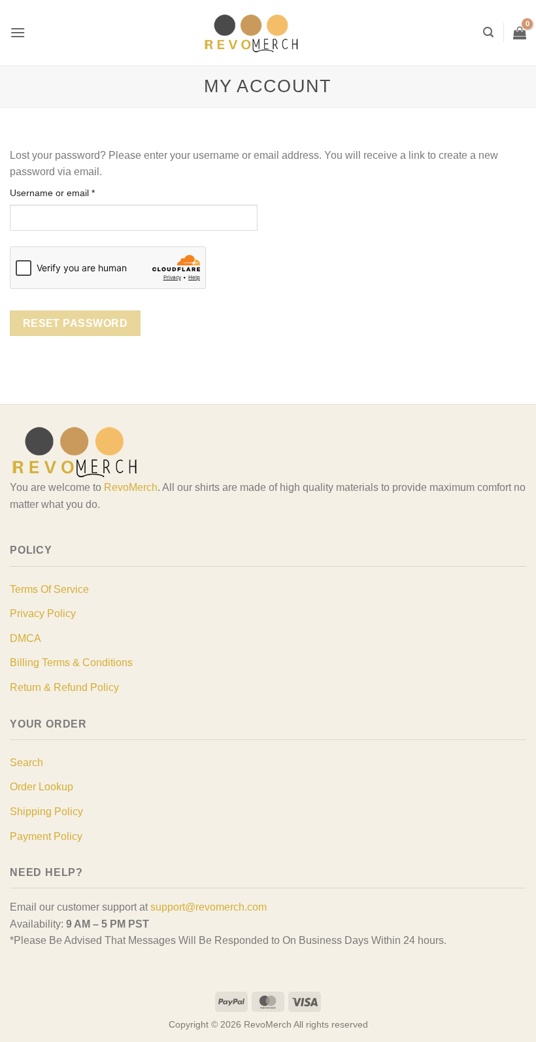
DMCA (25, 638)
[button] (17, 32)
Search (26, 762)
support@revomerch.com (208, 907)
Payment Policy (46, 836)
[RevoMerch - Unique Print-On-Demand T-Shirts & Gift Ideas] (252, 33)
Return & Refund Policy (64, 687)
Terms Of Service (49, 589)
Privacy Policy (43, 613)
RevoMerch (131, 487)
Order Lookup (41, 786)
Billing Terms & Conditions (71, 662)
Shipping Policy (46, 811)
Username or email (71, 192)
